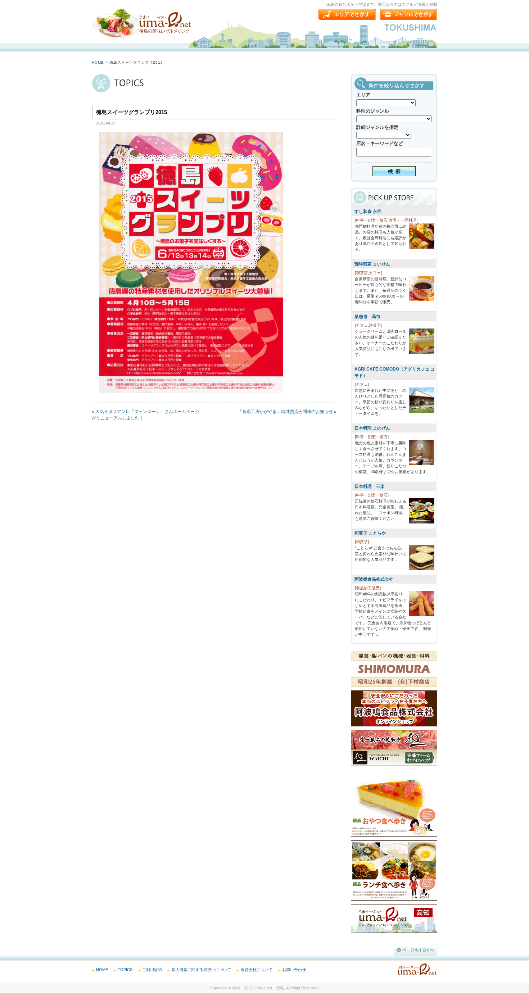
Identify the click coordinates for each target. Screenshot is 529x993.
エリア (363, 95)
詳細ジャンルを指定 (377, 127)
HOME (98, 62)
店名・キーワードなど (379, 143)
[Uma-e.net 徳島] (142, 23)
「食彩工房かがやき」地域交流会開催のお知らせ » (287, 411)
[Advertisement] (146, 484)
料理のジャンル (372, 111)
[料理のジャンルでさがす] (408, 14)
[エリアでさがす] (347, 14)
